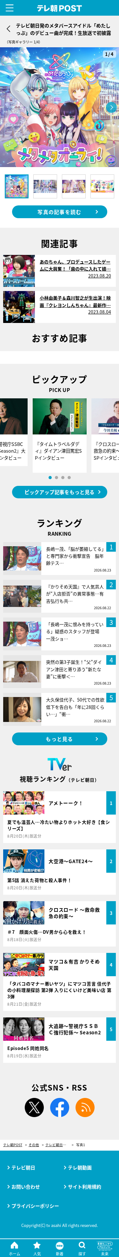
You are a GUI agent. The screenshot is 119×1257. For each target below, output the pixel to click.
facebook (59, 1107)
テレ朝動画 (80, 1167)
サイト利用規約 (84, 1186)
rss (85, 1107)
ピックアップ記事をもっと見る (59, 491)
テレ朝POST (59, 8)
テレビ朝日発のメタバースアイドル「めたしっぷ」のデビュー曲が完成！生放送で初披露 (59, 1145)
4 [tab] (69, 477)
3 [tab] (62, 477)
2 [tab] (56, 477)
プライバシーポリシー (35, 1205)
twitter (34, 1107)
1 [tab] (50, 477)
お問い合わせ (25, 1186)
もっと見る (59, 739)
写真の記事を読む (59, 212)
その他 (34, 1145)
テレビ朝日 (23, 1167)
